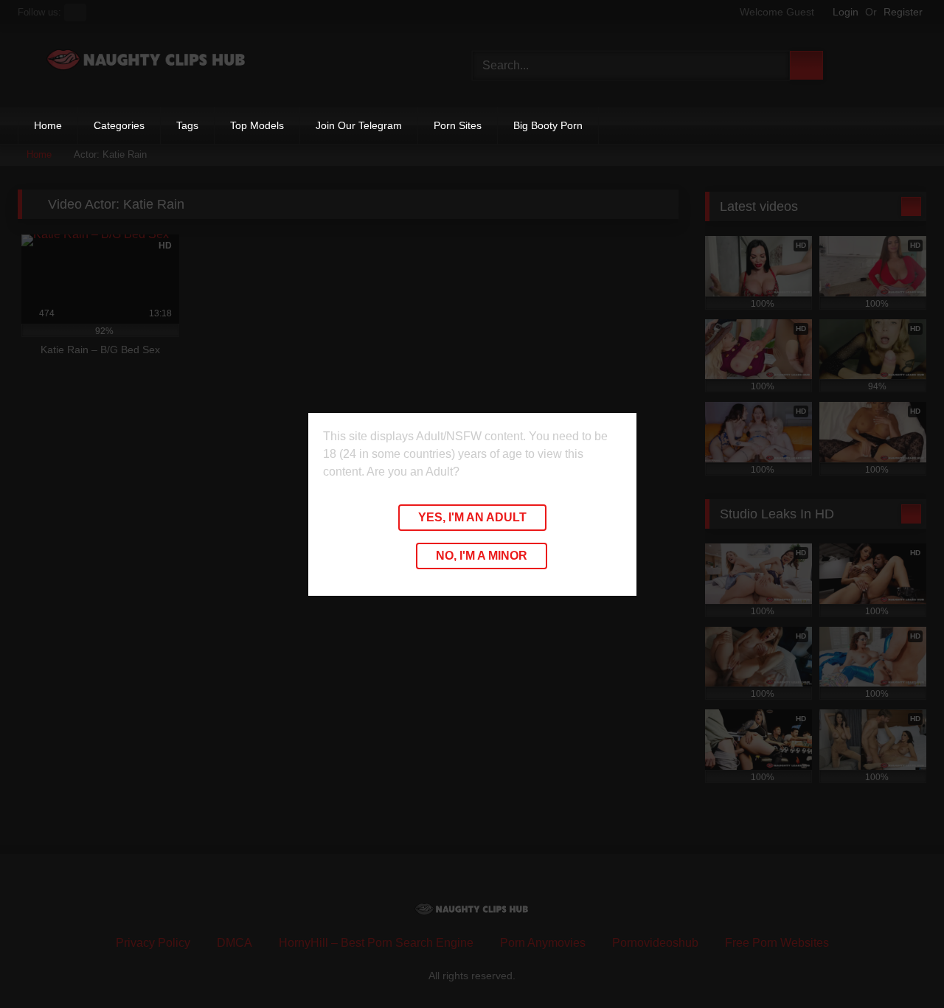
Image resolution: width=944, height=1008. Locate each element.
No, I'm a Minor (481, 555)
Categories (119, 125)
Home (48, 125)
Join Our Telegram (359, 125)
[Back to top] (899, 964)
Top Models (257, 125)
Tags (187, 125)
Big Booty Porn (548, 125)
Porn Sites (458, 125)
